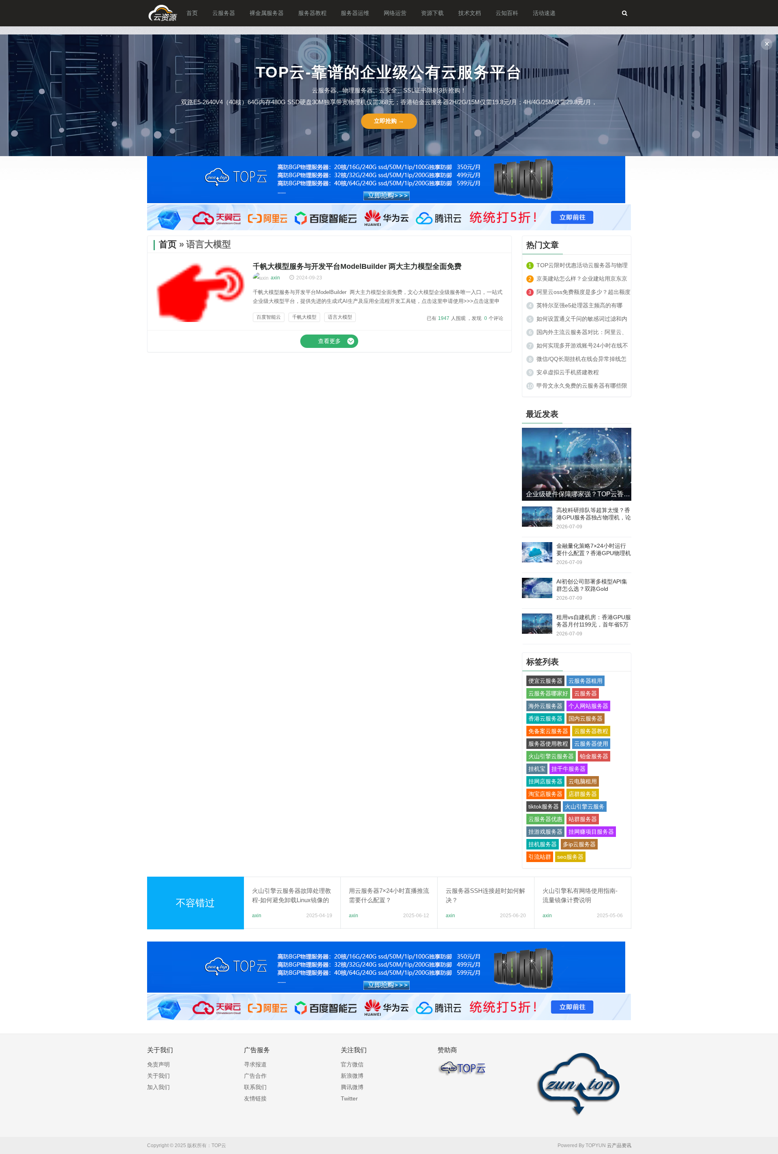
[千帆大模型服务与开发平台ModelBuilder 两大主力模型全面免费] (200, 320)
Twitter (349, 1098)
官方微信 (352, 1064)
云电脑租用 (583, 781)
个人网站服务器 (588, 706)
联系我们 (255, 1087)
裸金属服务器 (267, 13)
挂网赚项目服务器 (591, 831)
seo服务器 (570, 857)
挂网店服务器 (545, 781)
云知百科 (507, 13)
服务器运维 (355, 13)
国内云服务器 (586, 718)
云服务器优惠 (545, 819)
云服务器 (223, 13)
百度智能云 (268, 317)
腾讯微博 (352, 1087)
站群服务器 (583, 819)
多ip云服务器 (579, 844)
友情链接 (255, 1098)
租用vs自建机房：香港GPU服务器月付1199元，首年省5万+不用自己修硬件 (593, 624)
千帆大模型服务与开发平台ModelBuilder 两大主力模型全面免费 (357, 266)
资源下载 (432, 13)
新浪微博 (352, 1075)
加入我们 (158, 1087)
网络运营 (395, 13)
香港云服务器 (545, 718)
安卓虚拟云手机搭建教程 (567, 372)
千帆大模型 (304, 317)
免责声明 (158, 1064)
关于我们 (158, 1075)
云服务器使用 (591, 743)
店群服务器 (583, 794)
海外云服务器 (545, 706)
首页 (192, 13)
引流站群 (539, 857)
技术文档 (469, 13)
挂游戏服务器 (545, 831)
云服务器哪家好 (548, 693)
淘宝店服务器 (545, 794)
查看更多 (329, 341)
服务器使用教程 (548, 743)
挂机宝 (536, 769)
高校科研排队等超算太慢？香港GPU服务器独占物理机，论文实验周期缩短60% (593, 517)
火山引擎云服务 (585, 806)
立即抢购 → (389, 121)
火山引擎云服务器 (551, 756)
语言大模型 (340, 317)
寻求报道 (255, 1064)
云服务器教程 (591, 731)
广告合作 (255, 1075)
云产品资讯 (619, 1145)
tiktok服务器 (543, 806)
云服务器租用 (586, 681)
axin (275, 278)
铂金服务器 (594, 756)
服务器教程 (312, 13)
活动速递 (544, 13)
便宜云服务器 (545, 681)
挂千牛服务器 (568, 769)
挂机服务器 (542, 844)
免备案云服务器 (548, 731)
